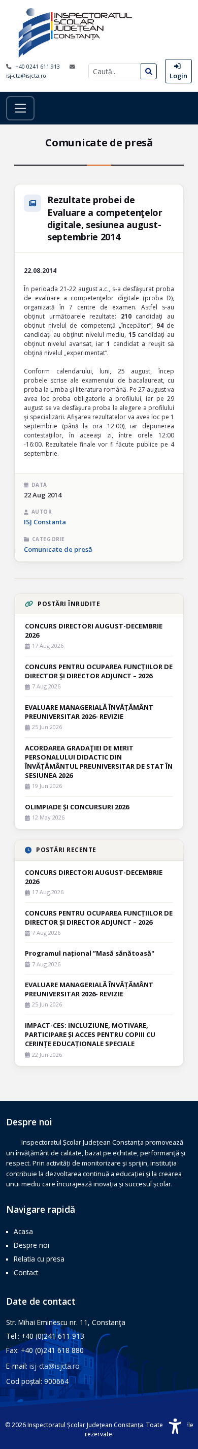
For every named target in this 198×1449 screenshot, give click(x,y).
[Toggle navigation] (20, 108)
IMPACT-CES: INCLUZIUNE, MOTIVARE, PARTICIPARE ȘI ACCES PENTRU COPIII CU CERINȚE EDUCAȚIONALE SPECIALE (90, 1034)
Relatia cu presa (39, 1259)
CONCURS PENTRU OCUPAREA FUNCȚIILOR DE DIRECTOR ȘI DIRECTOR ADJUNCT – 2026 (99, 671)
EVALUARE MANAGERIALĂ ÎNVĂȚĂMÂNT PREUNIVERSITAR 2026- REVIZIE (89, 712)
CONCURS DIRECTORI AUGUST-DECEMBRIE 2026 (93, 630)
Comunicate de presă (58, 549)
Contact (26, 1272)
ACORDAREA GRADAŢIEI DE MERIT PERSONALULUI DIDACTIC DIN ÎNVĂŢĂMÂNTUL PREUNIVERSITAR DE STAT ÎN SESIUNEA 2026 (99, 761)
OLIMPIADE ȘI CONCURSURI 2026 (77, 806)
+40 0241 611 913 (38, 66)
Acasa (23, 1231)
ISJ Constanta (45, 521)
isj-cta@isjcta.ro (26, 75)
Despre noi (31, 1245)
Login (178, 75)
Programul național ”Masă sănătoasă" (89, 953)
